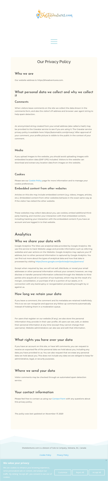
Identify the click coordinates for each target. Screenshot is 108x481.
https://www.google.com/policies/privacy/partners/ (60, 261)
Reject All (80, 472)
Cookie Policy (35, 180)
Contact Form (58, 399)
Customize (62, 472)
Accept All (97, 472)
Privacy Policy (62, 455)
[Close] (106, 460)
